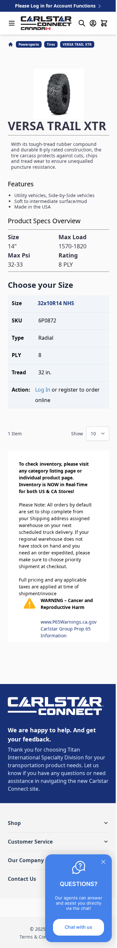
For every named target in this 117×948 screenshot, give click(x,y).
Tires (51, 44)
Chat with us (78, 927)
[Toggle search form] (82, 23)
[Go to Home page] (46, 23)
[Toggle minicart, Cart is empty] (104, 23)
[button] (58, 823)
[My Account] (93, 23)
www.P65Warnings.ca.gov (69, 622)
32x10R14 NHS (56, 303)
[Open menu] (12, 23)
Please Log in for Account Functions (56, 6)
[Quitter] (103, 862)
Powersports (29, 44)
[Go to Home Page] (11, 44)
